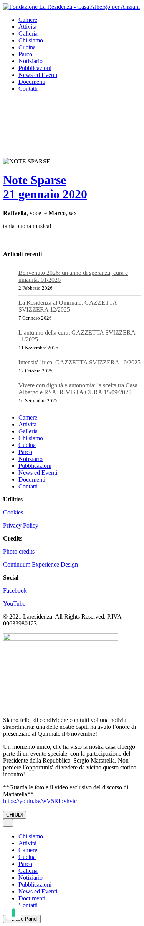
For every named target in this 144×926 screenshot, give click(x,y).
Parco (25, 54)
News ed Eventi (37, 75)
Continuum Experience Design (40, 564)
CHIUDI (14, 815)
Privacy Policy (20, 525)
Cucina (27, 47)
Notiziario (30, 61)
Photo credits (19, 551)
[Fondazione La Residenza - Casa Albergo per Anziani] (71, 6)
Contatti (28, 88)
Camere (27, 19)
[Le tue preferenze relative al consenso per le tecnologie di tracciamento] (13, 912)
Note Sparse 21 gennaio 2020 (45, 187)
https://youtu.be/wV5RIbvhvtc (40, 801)
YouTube (14, 603)
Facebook (15, 590)
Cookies (13, 512)
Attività (27, 26)
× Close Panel (22, 919)
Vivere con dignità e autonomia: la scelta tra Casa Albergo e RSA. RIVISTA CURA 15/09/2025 (77, 388)
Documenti (31, 81)
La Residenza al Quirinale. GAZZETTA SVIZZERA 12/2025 (67, 306)
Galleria (28, 33)
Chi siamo (30, 40)
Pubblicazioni (34, 68)
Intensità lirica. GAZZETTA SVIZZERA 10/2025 (79, 362)
